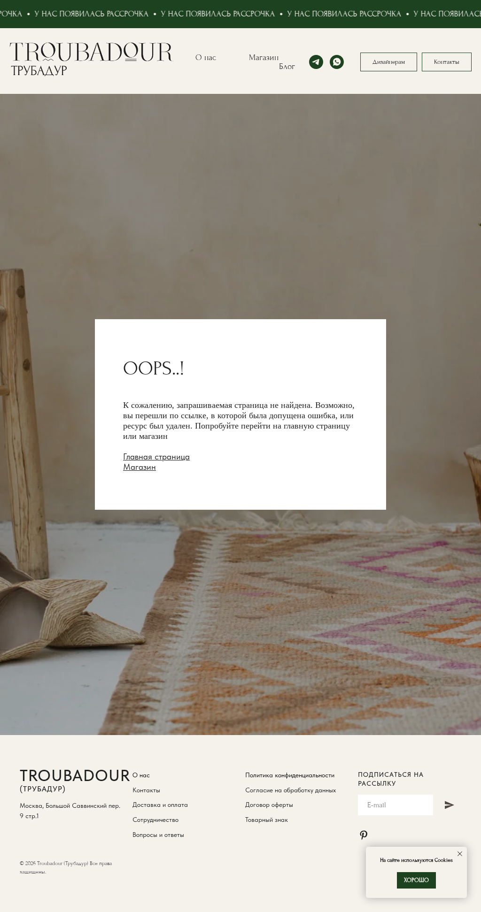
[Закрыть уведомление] (460, 853)
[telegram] (316, 62)
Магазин (264, 57)
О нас (205, 57)
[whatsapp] (337, 62)
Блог (287, 66)
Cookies (443, 860)
